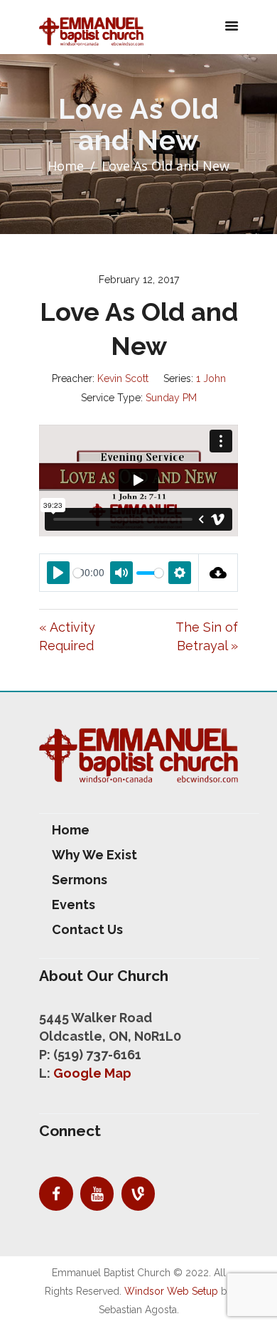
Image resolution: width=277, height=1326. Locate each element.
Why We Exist (94, 854)
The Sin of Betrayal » (206, 636)
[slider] (77, 573)
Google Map (92, 1073)
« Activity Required (67, 636)
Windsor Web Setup (171, 1291)
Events (73, 904)
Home (66, 165)
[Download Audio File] (218, 572)
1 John (211, 378)
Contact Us (87, 929)
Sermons (79, 879)
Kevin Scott (122, 378)
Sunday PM (171, 397)
